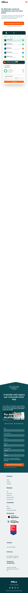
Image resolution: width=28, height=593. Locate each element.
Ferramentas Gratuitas (11, 510)
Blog (8, 506)
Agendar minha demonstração (14, 464)
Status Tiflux (9, 493)
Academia (9, 483)
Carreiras (9, 481)
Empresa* (5, 438)
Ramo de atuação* (7, 448)
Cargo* (5, 453)
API (7, 491)
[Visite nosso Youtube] (12, 588)
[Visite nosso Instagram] (15, 588)
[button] (14, 2)
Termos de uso (10, 499)
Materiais (9, 508)
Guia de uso (9, 495)
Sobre (8, 479)
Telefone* (6, 443)
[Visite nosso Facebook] (18, 588)
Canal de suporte (10, 497)
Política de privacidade (14, 584)
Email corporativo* (7, 433)
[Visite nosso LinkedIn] (10, 588)
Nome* (5, 428)
